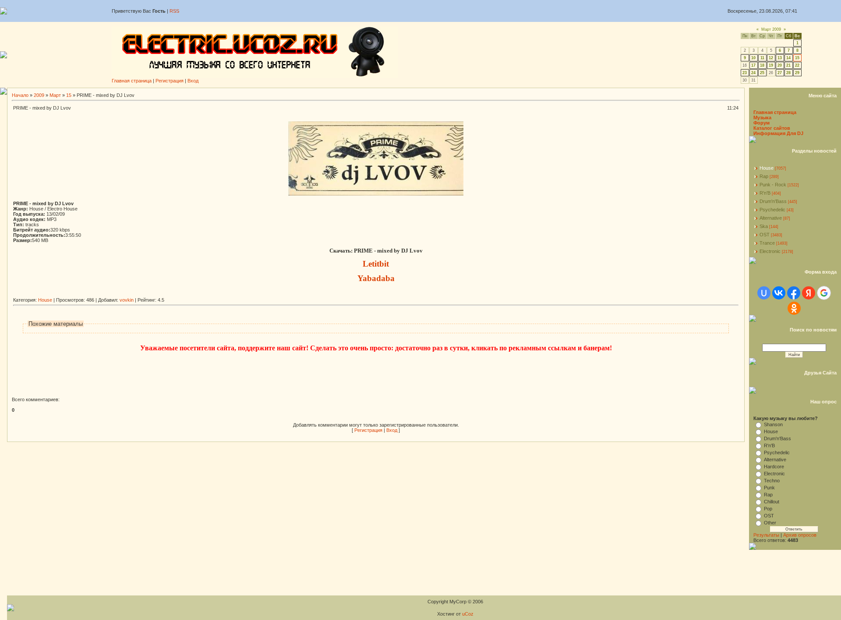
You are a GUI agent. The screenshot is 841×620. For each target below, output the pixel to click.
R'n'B (765, 193)
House (45, 300)
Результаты (766, 535)
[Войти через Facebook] (793, 292)
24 (753, 73)
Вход (192, 80)
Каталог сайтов (771, 128)
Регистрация (169, 80)
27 (779, 73)
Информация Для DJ (778, 133)
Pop (768, 508)
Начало (20, 95)
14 (788, 58)
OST (765, 234)
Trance (767, 243)
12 (771, 58)
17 (753, 65)
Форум (761, 122)
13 (779, 58)
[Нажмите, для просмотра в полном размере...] (375, 193)
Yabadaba (376, 278)
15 (797, 58)
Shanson (773, 424)
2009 (39, 95)
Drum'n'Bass (773, 201)
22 (797, 65)
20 (779, 65)
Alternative (771, 218)
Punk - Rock (773, 184)
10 (753, 58)
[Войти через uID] (763, 292)
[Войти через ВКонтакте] (778, 292)
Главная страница (132, 80)
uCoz (468, 613)
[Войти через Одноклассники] (794, 308)
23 (744, 73)
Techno (772, 480)
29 (797, 73)
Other (770, 522)
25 (762, 73)
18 (762, 65)
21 (788, 65)
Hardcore (774, 466)
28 (788, 73)
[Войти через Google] (824, 293)
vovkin (127, 300)
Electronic (770, 251)
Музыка (762, 117)
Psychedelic (772, 209)
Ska (764, 226)
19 (771, 65)
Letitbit (376, 263)
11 (762, 58)
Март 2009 (771, 29)
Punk (769, 487)
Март (55, 95)
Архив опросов (799, 535)
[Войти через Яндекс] (808, 292)
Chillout (771, 501)
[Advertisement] (172, 294)
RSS (174, 11)
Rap (764, 176)
